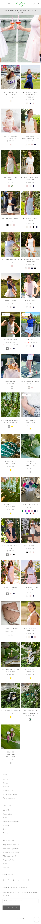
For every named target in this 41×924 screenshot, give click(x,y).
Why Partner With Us (11, 845)
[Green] (30, 719)
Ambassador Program (11, 822)
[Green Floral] (12, 387)
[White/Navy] (35, 511)
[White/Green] (22, 511)
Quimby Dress (10, 587)
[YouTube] (18, 880)
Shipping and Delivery (10, 794)
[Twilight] (35, 144)
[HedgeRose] (30, 227)
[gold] (10, 513)
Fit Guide (6, 787)
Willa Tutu (11, 301)
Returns (5, 779)
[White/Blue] (27, 513)
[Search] (34, 4)
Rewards (6, 825)
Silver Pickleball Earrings (30, 464)
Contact (5, 783)
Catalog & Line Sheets (11, 852)
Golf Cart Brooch (10, 711)
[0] (38, 4)
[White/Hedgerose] (32, 511)
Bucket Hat (11, 381)
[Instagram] (8, 880)
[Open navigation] (9, 4)
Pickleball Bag (11, 628)
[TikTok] (23, 880)
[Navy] (30, 103)
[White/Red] (33, 513)
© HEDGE (20, 918)
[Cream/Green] (12, 186)
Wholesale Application (11, 849)
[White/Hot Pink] (29, 511)
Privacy (5, 833)
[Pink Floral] (9, 387)
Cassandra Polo (10, 259)
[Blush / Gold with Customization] (12, 635)
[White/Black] (30, 513)
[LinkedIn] (28, 880)
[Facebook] (3, 880)
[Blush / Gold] (9, 635)
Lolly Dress (30, 546)
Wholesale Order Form (11, 856)
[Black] (7, 225)
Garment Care (8, 791)
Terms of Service (9, 798)
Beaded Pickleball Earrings (11, 754)
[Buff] (7, 593)
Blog (4, 829)
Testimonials (7, 814)
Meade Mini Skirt (11, 218)
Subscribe (11, 908)
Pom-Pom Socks (30, 505)
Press (5, 818)
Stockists (6, 867)
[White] (25, 144)
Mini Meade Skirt (30, 381)
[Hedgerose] (33, 103)
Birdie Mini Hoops (10, 420)
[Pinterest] (13, 880)
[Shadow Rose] (30, 307)
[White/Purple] (25, 511)
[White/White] (38, 511)
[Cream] (10, 101)
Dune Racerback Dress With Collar (30, 95)
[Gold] (12, 426)
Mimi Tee (30, 340)
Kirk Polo (30, 301)
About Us (6, 810)
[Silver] (9, 426)
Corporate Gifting (9, 860)
